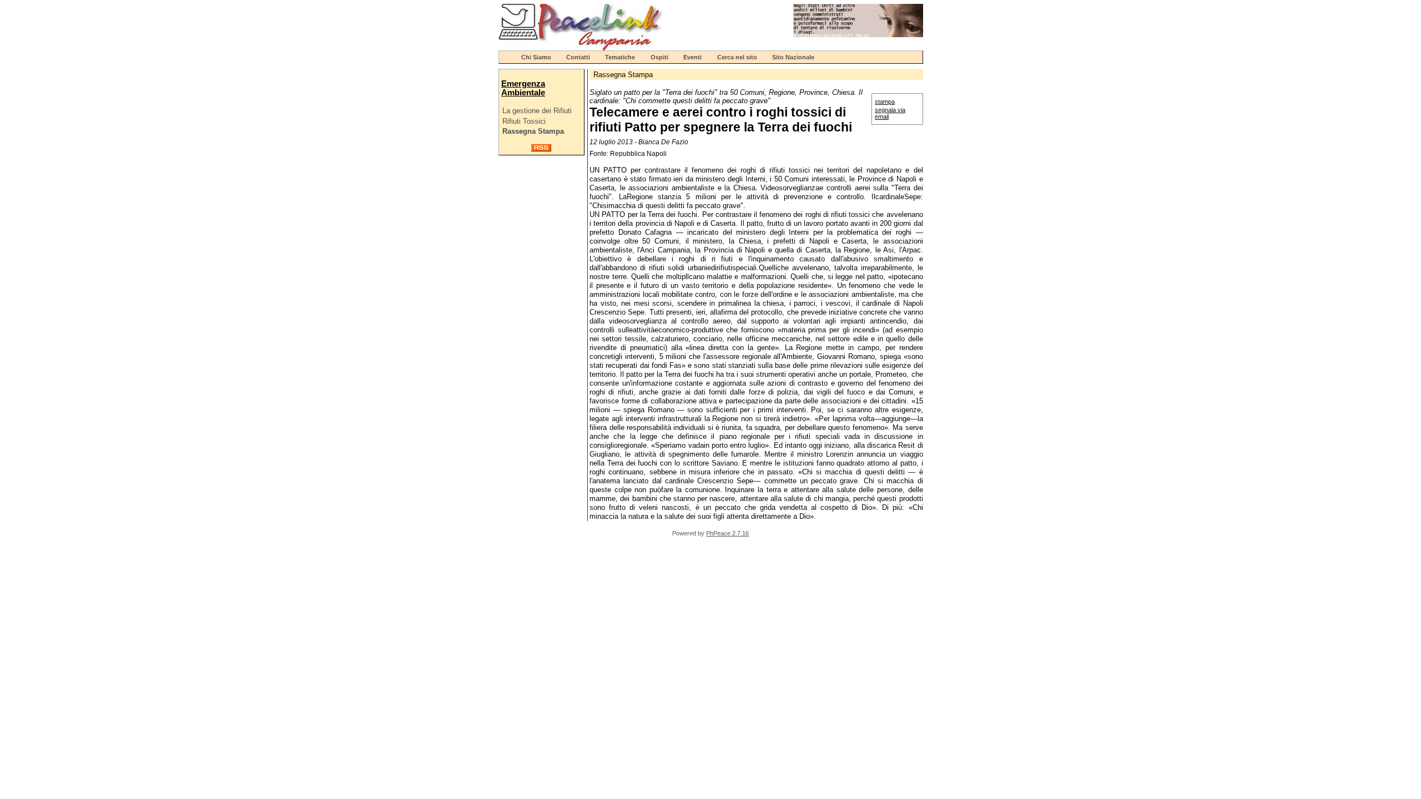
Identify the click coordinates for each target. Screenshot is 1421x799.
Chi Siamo (536, 57)
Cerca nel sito (737, 57)
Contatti (578, 57)
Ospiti (659, 57)
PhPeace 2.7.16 (727, 533)
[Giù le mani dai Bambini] (858, 35)
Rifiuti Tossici (524, 121)
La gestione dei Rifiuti (537, 111)
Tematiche (620, 57)
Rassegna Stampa (533, 131)
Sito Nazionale (793, 57)
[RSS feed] (541, 149)
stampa (885, 101)
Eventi (692, 57)
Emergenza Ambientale (523, 88)
